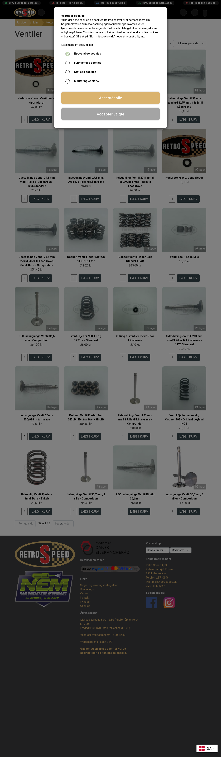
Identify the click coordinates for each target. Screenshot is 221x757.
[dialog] (110, 378)
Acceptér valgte (110, 114)
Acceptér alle (110, 98)
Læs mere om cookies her (77, 44)
